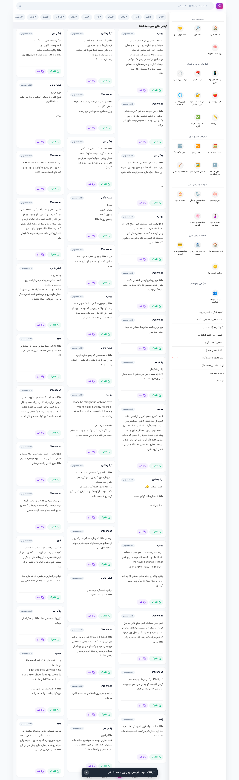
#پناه (98, 17)
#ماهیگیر (19, 17)
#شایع (86, 17)
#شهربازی (60, 17)
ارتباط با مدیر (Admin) (213, 365)
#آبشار (148, 17)
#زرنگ (74, 17)
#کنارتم (124, 17)
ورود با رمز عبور (216, 373)
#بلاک (161, 17)
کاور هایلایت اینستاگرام (198, 358)
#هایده (33, 17)
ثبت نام (220, 381)
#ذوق (136, 17)
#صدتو (111, 17)
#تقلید (45, 17)
